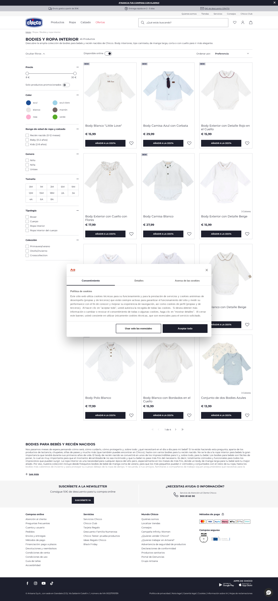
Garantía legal (189, 593)
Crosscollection (38, 255)
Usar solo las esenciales (138, 328)
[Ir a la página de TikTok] (52, 583)
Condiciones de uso (36, 556)
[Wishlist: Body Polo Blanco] (131, 415)
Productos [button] (57, 22)
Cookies (202, 593)
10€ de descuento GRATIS (216, 8)
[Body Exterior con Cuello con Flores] (110, 182)
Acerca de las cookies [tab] (187, 280)
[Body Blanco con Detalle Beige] (225, 273)
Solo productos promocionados (44, 84)
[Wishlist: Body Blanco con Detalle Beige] (247, 324)
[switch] (108, 54)
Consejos (231, 14)
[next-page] (175, 429)
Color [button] (29, 95)
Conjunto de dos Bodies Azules (223, 398)
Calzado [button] (86, 22)
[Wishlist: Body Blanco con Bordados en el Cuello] (189, 415)
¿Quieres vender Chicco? (155, 535)
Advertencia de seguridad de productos (163, 544)
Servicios (218, 14)
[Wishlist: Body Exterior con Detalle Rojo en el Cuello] (247, 143)
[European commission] (220, 538)
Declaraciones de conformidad (158, 548)
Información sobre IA (217, 593)
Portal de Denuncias (152, 556)
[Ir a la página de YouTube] (44, 583)
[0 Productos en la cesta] (249, 25)
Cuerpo (34, 221)
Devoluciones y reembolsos (41, 548)
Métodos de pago (35, 540)
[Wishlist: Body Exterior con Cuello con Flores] (131, 234)
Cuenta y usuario (35, 527)
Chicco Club (246, 14)
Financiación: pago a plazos (41, 544)
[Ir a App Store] (245, 585)
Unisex (33, 169)
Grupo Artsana (149, 561)
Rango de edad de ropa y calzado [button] (45, 129)
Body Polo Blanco (98, 398)
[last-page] (181, 429)
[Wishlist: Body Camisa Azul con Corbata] (189, 143)
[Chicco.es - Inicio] (34, 22)
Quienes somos (189, 14)
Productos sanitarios (153, 552)
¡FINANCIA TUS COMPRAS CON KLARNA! (139, 3)
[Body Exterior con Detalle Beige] (225, 182)
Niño (32, 160)
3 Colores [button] (246, 211)
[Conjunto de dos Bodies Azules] (225, 364)
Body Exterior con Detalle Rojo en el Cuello (225, 127)
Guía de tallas (33, 561)
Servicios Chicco (92, 519)
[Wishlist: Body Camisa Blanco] (189, 234)
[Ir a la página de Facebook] (27, 583)
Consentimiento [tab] (91, 280)
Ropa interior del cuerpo (43, 230)
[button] (54, 53)
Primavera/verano (40, 246)
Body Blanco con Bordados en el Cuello (166, 399)
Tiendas (205, 14)
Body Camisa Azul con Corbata (165, 125)
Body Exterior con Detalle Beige (224, 216)
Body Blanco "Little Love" (103, 125)
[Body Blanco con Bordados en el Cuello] (168, 364)
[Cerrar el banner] (207, 270)
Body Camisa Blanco (158, 216)
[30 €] (75, 73)
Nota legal (177, 593)
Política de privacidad (159, 593)
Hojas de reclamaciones (240, 593)
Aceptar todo (185, 328)
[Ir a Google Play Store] (226, 585)
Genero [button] (30, 154)
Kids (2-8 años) (38, 144)
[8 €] (27, 73)
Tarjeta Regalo (91, 527)
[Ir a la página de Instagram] (35, 583)
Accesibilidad (33, 565)
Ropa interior (37, 225)
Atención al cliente (36, 519)
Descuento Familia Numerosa (100, 531)
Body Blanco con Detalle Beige (223, 307)
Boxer (33, 216)
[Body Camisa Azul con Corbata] (168, 92)
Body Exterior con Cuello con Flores (106, 218)
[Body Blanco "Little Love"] (110, 92)
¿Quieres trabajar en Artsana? (157, 540)
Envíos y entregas (36, 535)
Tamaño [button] (30, 179)
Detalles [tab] (139, 280)
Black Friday (90, 544)
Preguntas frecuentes (38, 523)
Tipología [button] (31, 210)
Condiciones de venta (38, 552)
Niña (32, 164)
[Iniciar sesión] (242, 22)
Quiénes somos (150, 519)
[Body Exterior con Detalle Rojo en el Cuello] (225, 92)
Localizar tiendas (150, 523)
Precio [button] (29, 67)
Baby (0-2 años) (39, 139)
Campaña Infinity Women (155, 531)
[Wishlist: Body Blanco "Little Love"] (131, 143)
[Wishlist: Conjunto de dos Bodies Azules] (247, 415)
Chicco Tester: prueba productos (101, 535)
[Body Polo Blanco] (110, 364)
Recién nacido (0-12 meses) (45, 135)
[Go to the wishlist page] (234, 22)
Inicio (28, 32)
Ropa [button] (72, 22)
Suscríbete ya (83, 500)
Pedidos (30, 531)
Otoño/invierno (38, 250)
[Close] (274, 2)
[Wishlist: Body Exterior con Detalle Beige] (247, 234)
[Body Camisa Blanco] (168, 182)
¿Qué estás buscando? (159, 22)
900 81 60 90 (187, 496)
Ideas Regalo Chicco (94, 540)
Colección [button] (31, 240)
